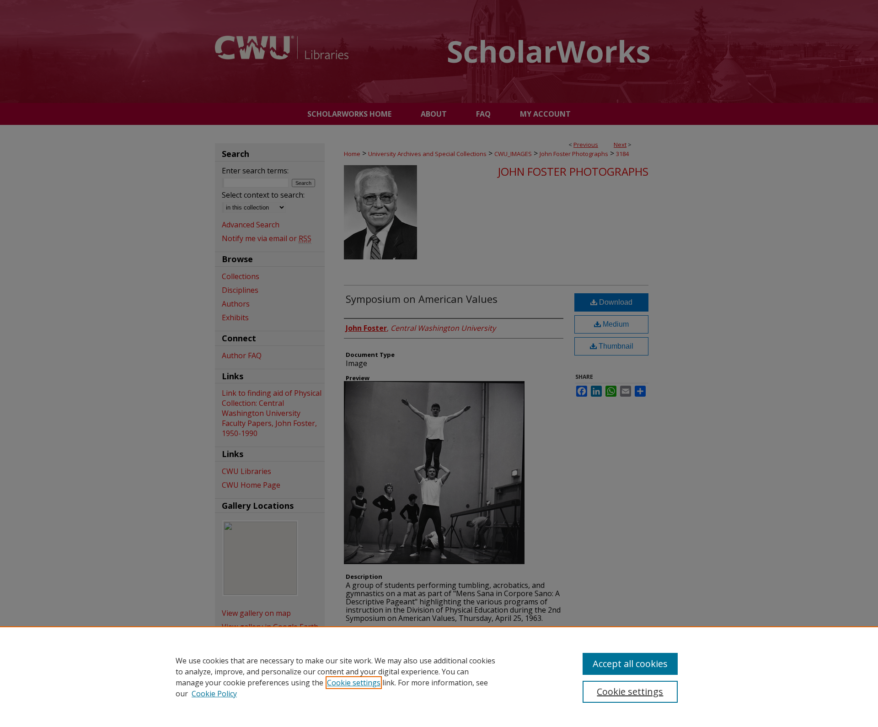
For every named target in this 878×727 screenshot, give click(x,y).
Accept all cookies (630, 663)
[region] (439, 676)
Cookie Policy (214, 694)
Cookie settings (353, 683)
